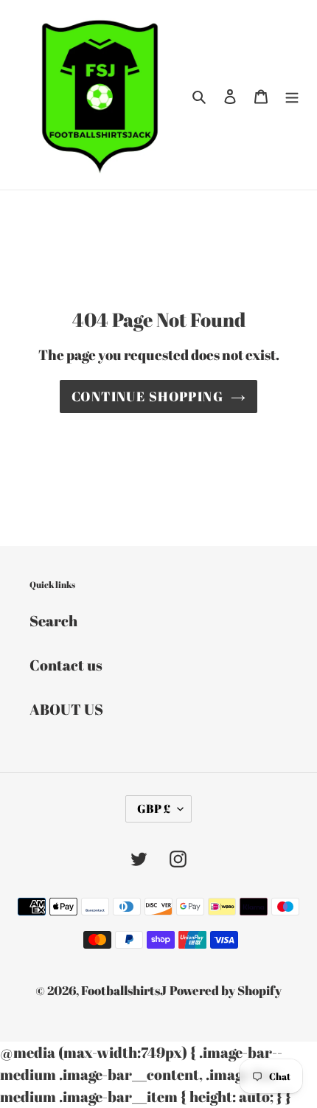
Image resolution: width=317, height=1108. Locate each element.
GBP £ (153, 808)
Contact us (65, 665)
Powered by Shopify (226, 990)
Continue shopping (147, 396)
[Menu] (291, 95)
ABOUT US (66, 709)
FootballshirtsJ (124, 990)
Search (53, 621)
